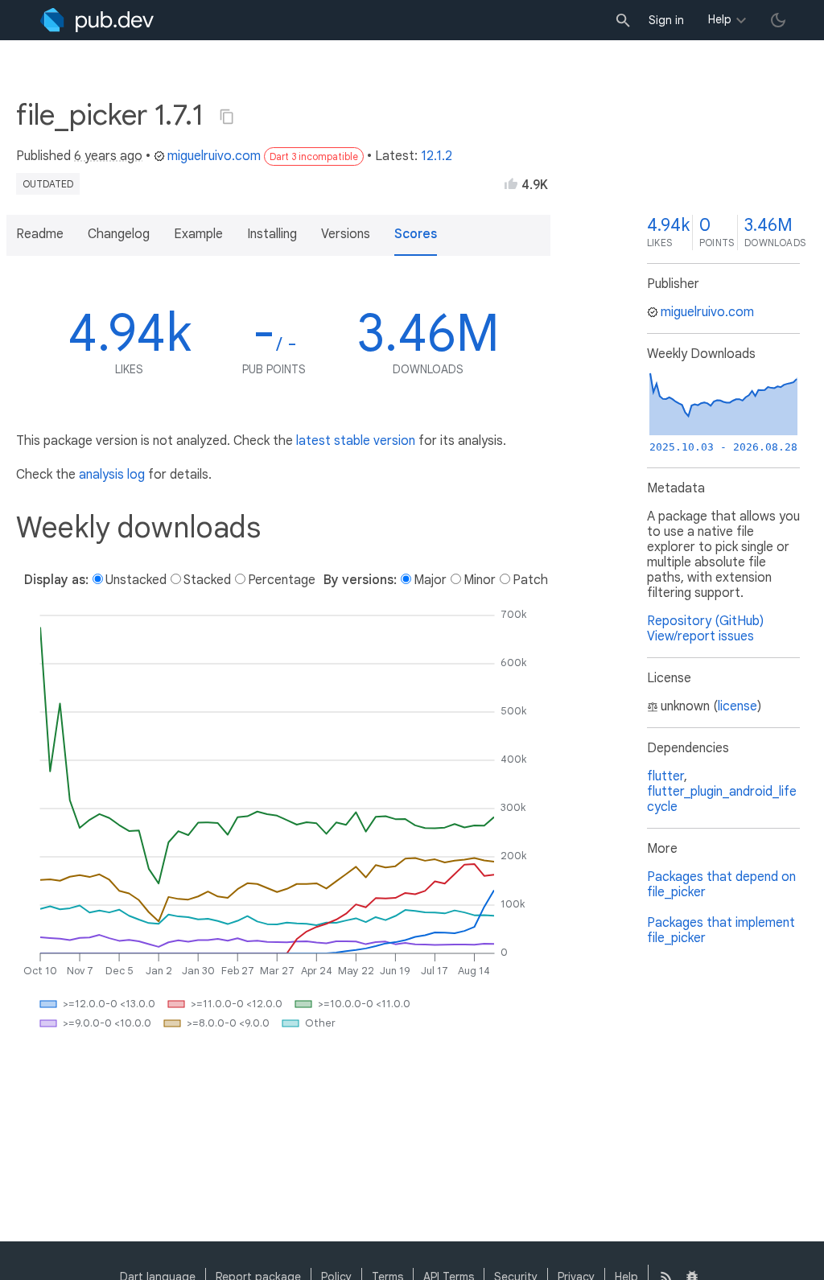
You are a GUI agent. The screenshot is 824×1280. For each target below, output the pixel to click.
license (737, 706)
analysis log (112, 475)
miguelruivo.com (214, 156)
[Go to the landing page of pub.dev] (97, 20)
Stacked (207, 580)
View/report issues (700, 636)
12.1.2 (436, 156)
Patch (530, 580)
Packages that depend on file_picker (721, 884)
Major (430, 580)
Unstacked (136, 580)
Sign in (666, 20)
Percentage (281, 580)
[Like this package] (511, 183)
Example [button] (198, 234)
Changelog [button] (119, 234)
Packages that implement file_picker (721, 930)
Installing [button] (272, 234)
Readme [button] (40, 234)
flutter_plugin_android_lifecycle (722, 799)
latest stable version (355, 441)
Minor (480, 580)
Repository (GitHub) (705, 621)
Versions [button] (345, 234)
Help (719, 19)
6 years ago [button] (108, 156)
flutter (665, 776)
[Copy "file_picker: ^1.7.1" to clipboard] (227, 117)
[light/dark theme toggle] (778, 20)
